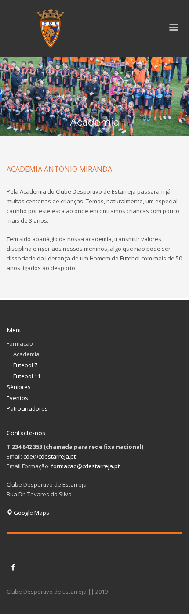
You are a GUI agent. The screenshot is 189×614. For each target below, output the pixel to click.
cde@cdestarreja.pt (49, 456)
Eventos (17, 398)
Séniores (19, 387)
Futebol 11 (26, 376)
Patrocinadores (27, 408)
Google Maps (30, 512)
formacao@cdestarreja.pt (85, 466)
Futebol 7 (25, 365)
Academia (26, 354)
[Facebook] (13, 567)
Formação (20, 343)
